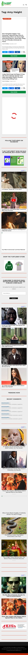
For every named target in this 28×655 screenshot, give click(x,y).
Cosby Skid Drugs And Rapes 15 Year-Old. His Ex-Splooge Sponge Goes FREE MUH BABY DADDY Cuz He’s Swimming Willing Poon (13, 77)
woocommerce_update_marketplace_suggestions (11, 404)
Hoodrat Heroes (7, 18)
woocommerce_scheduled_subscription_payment (11, 415)
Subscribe (14, 298)
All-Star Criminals (7, 61)
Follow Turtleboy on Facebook (14, 141)
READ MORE (14, 56)
